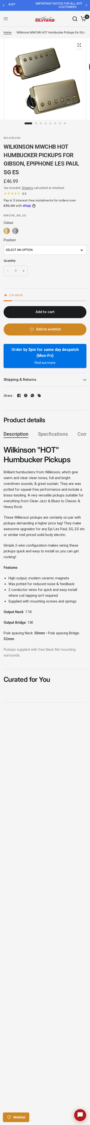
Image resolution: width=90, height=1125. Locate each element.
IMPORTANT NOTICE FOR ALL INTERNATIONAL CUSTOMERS (47, 5)
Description (16, 434)
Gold (7, 231)
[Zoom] (79, 45)
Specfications (53, 434)
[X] (26, 395)
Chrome (15, 231)
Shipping (27, 188)
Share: (8, 395)
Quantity (9, 260)
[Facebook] (19, 395)
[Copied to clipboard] (39, 395)
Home (8, 32)
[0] (82, 19)
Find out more (45, 363)
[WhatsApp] (32, 395)
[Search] (75, 19)
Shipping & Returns (20, 379)
